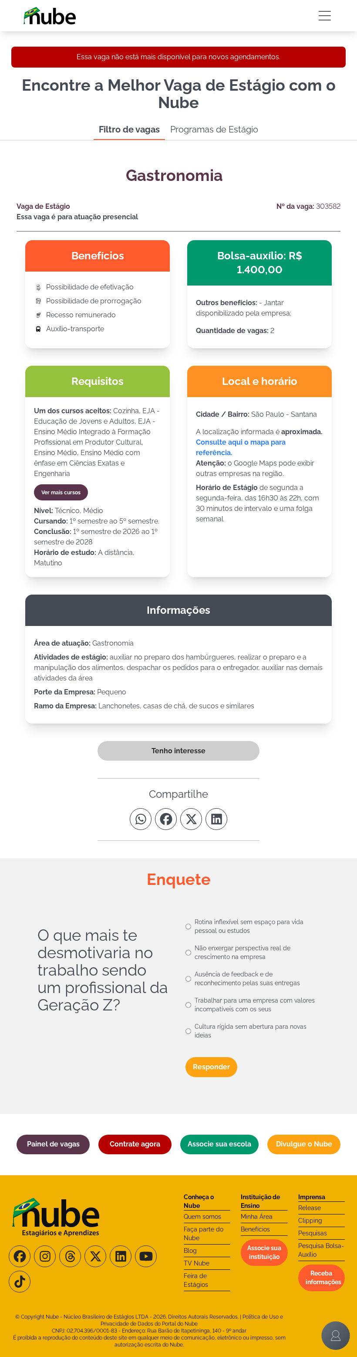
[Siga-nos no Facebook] (19, 1256)
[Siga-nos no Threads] (70, 1256)
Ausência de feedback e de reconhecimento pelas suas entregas (247, 978)
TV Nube (196, 1263)
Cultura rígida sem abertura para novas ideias (250, 1031)
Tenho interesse (178, 751)
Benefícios (255, 1229)
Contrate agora (135, 1144)
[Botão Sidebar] (324, 15)
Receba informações (323, 1278)
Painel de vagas (53, 1144)
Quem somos (202, 1216)
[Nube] (50, 15)
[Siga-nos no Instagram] (45, 1256)
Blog (190, 1250)
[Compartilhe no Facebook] (166, 819)
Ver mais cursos (61, 493)
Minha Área (257, 1216)
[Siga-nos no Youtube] (146, 1256)
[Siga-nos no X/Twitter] (95, 1256)
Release (309, 1207)
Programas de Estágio (214, 129)
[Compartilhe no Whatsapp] (141, 819)
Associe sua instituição (264, 1252)
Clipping (310, 1220)
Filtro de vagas (129, 129)
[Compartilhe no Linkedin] (216, 819)
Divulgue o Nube (304, 1144)
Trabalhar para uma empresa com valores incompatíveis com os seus (255, 1005)
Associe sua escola (219, 1144)
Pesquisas (312, 1233)
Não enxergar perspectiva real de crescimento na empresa (242, 952)
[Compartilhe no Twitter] (191, 819)
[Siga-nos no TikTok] (19, 1281)
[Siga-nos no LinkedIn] (120, 1256)
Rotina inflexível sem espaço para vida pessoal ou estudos (249, 926)
